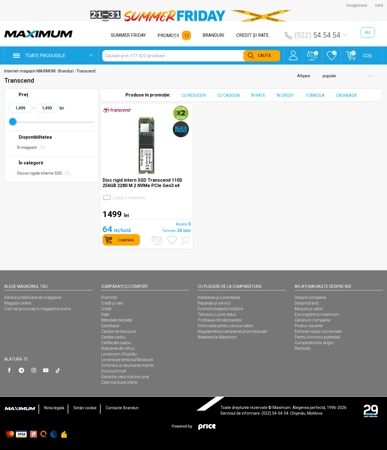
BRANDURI (213, 35)
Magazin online (17, 303)
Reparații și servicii (214, 303)
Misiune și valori (309, 309)
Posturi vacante (309, 325)
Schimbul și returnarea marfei (127, 365)
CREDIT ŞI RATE (252, 35)
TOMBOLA (315, 95)
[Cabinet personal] (293, 52)
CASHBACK (346, 95)
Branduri (66, 71)
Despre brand (306, 303)
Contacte (114, 408)
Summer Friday (128, 35)
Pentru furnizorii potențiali (317, 337)
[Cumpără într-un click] (184, 240)
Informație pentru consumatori (225, 325)
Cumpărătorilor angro (314, 342)
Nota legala (54, 408)
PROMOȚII (168, 35)
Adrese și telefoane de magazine (32, 297)
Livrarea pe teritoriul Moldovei (127, 359)
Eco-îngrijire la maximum (317, 314)
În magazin (30, 147)
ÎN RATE (258, 95)
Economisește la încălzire (220, 309)
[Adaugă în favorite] (172, 240)
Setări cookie (85, 408)
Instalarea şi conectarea (219, 297)
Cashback (110, 325)
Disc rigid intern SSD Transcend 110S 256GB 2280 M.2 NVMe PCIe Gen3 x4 (142, 182)
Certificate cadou (116, 342)
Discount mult (113, 371)
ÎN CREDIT (285, 95)
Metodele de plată (116, 320)
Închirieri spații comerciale (318, 331)
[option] (193, 16)
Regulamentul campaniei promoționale (232, 331)
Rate (105, 314)
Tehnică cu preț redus (217, 314)
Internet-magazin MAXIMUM (30, 71)
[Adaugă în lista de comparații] (156, 240)
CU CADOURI (228, 95)
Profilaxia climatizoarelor (220, 320)
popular (329, 76)
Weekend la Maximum (217, 337)
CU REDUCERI (194, 95)
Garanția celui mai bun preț (125, 376)
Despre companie (310, 297)
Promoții (109, 297)
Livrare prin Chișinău (119, 354)
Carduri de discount (118, 331)
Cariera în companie (312, 320)
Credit (106, 309)
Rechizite (303, 348)
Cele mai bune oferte (119, 382)
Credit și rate (112, 303)
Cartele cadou (113, 337)
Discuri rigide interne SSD (42, 173)
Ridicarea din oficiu (118, 348)
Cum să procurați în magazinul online (37, 309)
